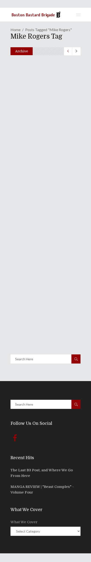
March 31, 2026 (29, 104)
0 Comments (44, 114)
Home (15, 29)
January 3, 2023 (30, 253)
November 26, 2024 (33, 178)
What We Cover (24, 522)
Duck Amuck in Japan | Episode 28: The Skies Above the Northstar (44, 165)
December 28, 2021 (32, 328)
